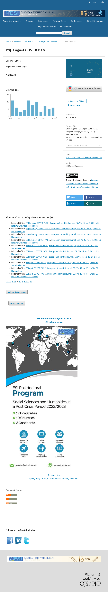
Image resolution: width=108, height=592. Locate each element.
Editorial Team (59, 21)
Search (67, 33)
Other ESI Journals (94, 21)
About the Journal (11, 21)
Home (8, 41)
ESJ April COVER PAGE (36, 262)
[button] (74, 197)
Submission (43, 21)
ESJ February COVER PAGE (38, 228)
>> (31, 281)
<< (7, 281)
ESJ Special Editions (47, 26)
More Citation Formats (77, 145)
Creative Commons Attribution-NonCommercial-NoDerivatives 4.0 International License (82, 183)
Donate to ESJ (16, 303)
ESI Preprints (66, 26)
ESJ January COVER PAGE (37, 223)
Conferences (76, 21)
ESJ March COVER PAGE (37, 245)
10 (26, 281)
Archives (29, 21)
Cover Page (75, 105)
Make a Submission (17, 292)
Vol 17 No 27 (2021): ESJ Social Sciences (41, 41)
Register (92, 2)
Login (101, 2)
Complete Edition (77, 101)
